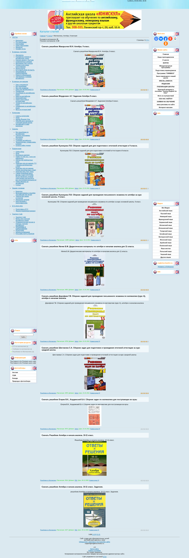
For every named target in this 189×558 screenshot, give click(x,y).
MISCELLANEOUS (165, 81)
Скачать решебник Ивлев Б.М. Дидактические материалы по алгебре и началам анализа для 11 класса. (88, 246)
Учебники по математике (21, 349)
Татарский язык (166, 231)
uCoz (105, 556)
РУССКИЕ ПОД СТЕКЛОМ (25, 234)
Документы (20, 55)
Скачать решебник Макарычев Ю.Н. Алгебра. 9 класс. (66, 46)
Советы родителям (22, 116)
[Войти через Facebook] (166, 39)
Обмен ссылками (94, 550)
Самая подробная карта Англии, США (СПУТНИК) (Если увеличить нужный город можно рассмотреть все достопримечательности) (26, 176)
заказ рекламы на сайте (166, 104)
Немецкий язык (21, 98)
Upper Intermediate (22, 45)
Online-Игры (20, 151)
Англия (15, 372)
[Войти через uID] (156, 39)
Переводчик (20, 91)
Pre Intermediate (21, 42)
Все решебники (21, 86)
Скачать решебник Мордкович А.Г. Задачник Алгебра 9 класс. (69, 96)
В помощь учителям (19, 52)
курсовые (19, 139)
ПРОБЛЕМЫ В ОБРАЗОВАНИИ (21, 72)
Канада (15, 378)
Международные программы (165, 66)
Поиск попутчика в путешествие (22, 100)
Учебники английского (23, 140)
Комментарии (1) (96, 240)
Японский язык (166, 240)
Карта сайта (94, 549)
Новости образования (23, 75)
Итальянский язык (166, 228)
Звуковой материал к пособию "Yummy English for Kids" (166, 91)
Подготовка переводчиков (166, 70)
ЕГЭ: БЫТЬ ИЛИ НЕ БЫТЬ (25, 70)
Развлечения (16, 148)
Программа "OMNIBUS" (165, 73)
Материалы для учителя (24, 63)
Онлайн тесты (21, 49)
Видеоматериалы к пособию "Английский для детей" (25, 193)
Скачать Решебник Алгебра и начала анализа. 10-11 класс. (68, 435)
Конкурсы (19, 191)
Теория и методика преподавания (22, 65)
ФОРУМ (166, 63)
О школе (165, 60)
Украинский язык (165, 222)
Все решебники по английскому (22, 133)
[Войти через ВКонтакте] (161, 39)
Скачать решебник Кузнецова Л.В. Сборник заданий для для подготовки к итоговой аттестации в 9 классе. (90, 146)
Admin (76, 89)
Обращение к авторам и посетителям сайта (94, 542)
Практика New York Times (25, 171)
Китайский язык (166, 234)
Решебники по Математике (21, 351)
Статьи (18, 185)
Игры (17, 153)
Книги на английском (23, 96)
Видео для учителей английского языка (23, 219)
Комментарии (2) (94, 480)
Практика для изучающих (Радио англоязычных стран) (26, 169)
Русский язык (166, 213)
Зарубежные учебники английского (23, 77)
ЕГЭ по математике (19, 346)
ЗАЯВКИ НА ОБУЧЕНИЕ (166, 101)
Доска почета (20, 68)
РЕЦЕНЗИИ (20, 230)
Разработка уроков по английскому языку (23, 57)
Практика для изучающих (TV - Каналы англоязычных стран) (26, 164)
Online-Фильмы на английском (22, 182)
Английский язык (165, 211)
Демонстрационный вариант (26, 211)
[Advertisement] (23, 284)
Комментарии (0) (95, 89)
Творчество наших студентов (22, 197)
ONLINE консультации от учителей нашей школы (24, 121)
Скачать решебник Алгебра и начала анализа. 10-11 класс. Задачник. (72, 487)
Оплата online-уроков (23, 145)
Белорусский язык (166, 237)
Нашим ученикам (18, 188)
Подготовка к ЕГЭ (22, 209)
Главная (43, 36)
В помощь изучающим (20, 81)
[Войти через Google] (175, 38)
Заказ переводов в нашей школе (166, 77)
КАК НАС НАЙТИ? (166, 99)
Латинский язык (166, 245)
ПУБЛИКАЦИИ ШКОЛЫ (165, 86)
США (14, 375)
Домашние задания (22, 199)
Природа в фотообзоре (21, 381)
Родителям (16, 113)
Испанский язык (166, 225)
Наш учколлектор (22, 84)
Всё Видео (166, 208)
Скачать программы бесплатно (23, 136)
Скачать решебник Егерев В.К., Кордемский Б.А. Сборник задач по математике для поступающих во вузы (89, 399)
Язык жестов (166, 248)
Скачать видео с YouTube (25, 60)
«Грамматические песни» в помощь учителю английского (25, 223)
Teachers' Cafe (17, 214)
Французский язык (166, 219)
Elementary (19, 40)
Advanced (19, 47)
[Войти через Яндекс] (170, 39)
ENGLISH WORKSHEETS (24, 89)
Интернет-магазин (166, 107)
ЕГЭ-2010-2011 (17, 206)
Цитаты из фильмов (23, 232)
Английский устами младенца (22, 125)
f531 (76, 480)
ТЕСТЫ (15, 37)
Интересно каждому (23, 155)
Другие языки (165, 257)
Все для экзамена (22, 88)
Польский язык (166, 251)
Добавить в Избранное (166, 266)
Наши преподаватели (166, 57)
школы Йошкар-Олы (23, 119)
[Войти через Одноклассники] (166, 43)
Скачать (15, 129)
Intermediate (20, 44)
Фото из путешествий (23, 109)
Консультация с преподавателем (21, 202)
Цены (18, 117)
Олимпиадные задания (24, 62)
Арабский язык (165, 243)
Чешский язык (165, 254)
